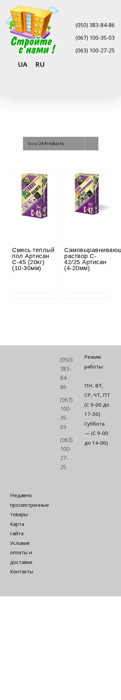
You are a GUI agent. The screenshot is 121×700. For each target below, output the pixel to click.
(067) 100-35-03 (95, 37)
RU (40, 64)
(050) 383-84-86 (95, 25)
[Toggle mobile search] (96, 87)
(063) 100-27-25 (95, 50)
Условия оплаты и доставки (21, 552)
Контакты (21, 571)
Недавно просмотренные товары (23, 504)
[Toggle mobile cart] (84, 87)
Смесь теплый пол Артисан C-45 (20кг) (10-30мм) (33, 259)
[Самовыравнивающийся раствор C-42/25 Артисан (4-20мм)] (87, 188)
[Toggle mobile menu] (108, 87)
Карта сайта (17, 528)
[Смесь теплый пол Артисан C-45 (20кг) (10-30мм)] (34, 188)
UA (22, 64)
